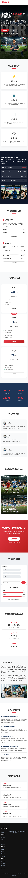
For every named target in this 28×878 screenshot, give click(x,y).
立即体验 (5, 30)
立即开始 (14, 308)
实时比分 (3, 839)
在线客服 (3, 865)
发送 (23, 582)
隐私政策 (3, 856)
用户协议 (3, 853)
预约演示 (3, 868)
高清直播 (3, 837)
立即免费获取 (14, 539)
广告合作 (3, 861)
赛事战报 (3, 841)
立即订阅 (14, 341)
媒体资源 (3, 863)
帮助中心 (3, 851)
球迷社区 (3, 844)
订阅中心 (3, 849)
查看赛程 (13, 30)
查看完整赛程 (14, 236)
